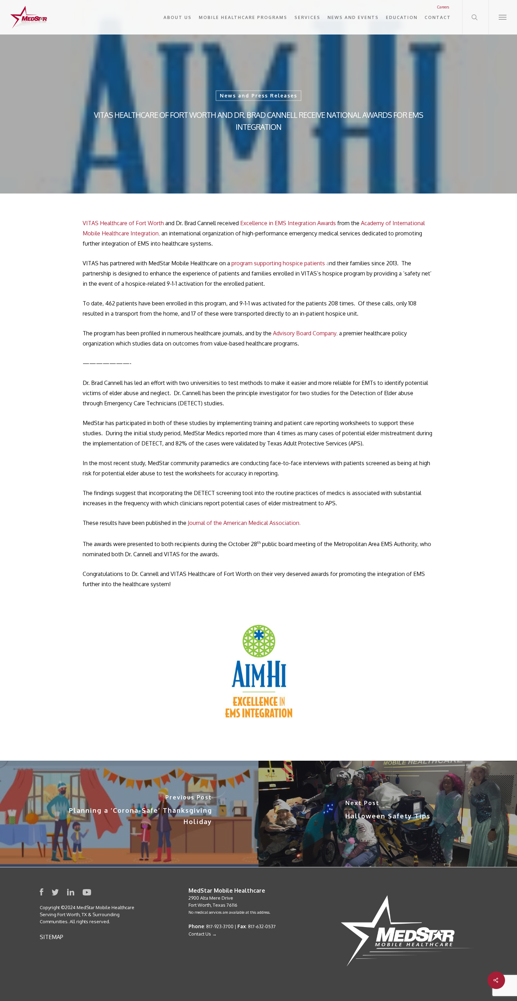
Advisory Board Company (304, 333)
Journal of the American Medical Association (243, 522)
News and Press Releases (258, 96)
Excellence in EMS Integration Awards (288, 223)
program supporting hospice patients (278, 263)
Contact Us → (203, 934)
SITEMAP (51, 936)
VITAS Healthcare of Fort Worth (123, 223)
